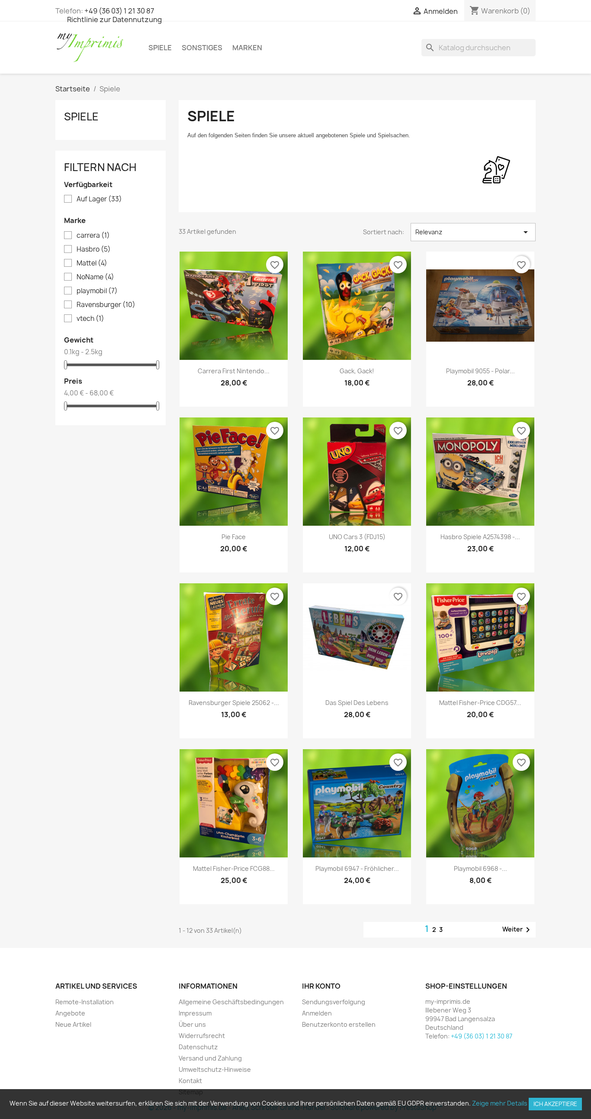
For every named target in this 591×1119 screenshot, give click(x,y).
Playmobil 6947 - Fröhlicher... (357, 868)
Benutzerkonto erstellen (339, 1024)
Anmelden (317, 1013)
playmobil (97, 291)
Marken (247, 47)
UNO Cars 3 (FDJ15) (357, 537)
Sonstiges (202, 47)
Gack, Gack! (357, 371)
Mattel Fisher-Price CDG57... (480, 703)
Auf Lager (99, 199)
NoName (95, 277)
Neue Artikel (73, 1024)
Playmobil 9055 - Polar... (480, 371)
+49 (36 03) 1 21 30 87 (119, 11)
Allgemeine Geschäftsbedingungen (231, 1002)
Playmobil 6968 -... (480, 868)
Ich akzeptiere (555, 1104)
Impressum (195, 1013)
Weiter (517, 930)
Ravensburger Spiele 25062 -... (234, 703)
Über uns (192, 1024)
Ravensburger (106, 305)
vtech (90, 318)
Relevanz (473, 232)
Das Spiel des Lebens (357, 703)
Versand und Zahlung (210, 1058)
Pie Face (234, 537)
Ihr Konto (321, 986)
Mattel (92, 263)
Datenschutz (198, 1047)
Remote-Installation (84, 1002)
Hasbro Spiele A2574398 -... (480, 537)
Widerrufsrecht (202, 1036)
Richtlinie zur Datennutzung (114, 19)
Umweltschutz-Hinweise (215, 1069)
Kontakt (190, 1081)
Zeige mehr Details (499, 1103)
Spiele (160, 47)
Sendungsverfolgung (333, 1002)
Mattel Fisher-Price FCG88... (234, 868)
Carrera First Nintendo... (234, 371)
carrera (93, 235)
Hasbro (94, 249)
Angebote (70, 1013)
